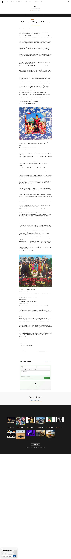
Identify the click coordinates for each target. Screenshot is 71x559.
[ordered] (31, 369)
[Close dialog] (16, 549)
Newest (46, 361)
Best (43, 361)
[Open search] (65, 2)
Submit (15, 556)
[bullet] (32, 369)
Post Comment (47, 377)
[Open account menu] (67, 2)
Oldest (49, 361)
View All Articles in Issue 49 (35, 400)
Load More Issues (35, 444)
